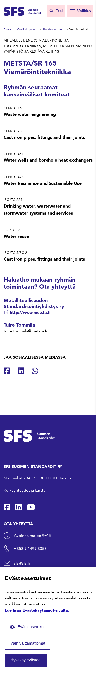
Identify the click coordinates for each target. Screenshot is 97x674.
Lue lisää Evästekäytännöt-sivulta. (37, 610)
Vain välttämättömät (27, 643)
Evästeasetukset (32, 627)
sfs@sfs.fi (22, 563)
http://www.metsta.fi (30, 312)
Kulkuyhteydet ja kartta (24, 490)
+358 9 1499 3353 (30, 548)
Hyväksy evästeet (26, 660)
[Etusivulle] (22, 10)
